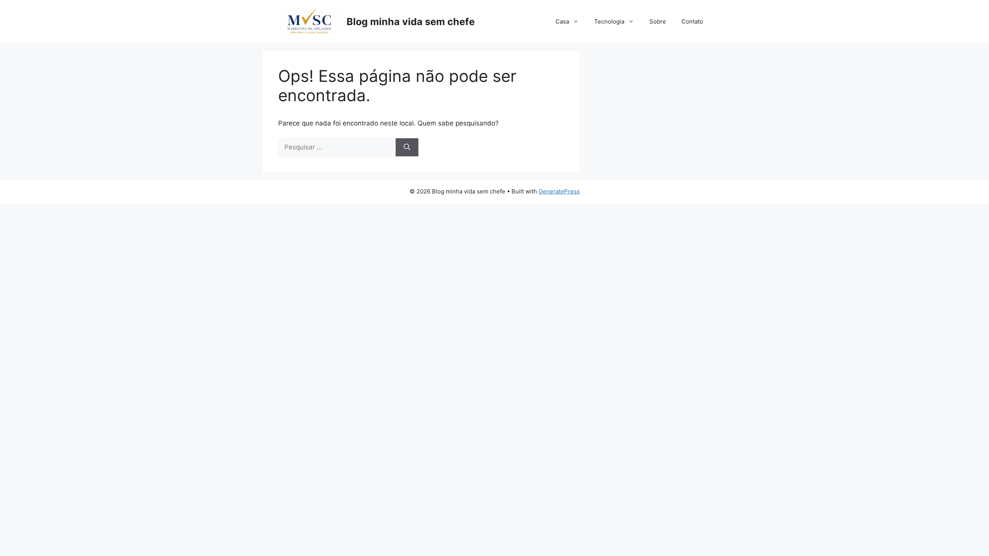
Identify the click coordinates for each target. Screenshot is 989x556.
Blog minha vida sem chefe (411, 21)
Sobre (657, 21)
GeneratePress (559, 191)
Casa (562, 21)
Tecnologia (609, 21)
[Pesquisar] (407, 147)
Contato (692, 21)
